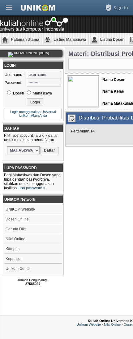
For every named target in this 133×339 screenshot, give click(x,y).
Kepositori (14, 259)
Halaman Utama (25, 39)
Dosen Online (17, 219)
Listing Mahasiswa (70, 39)
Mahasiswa (42, 93)
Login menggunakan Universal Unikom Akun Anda (33, 113)
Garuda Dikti (16, 229)
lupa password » (31, 188)
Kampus (12, 249)
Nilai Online (15, 239)
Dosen (18, 93)
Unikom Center (18, 268)
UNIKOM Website (20, 209)
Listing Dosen (112, 39)
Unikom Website (88, 324)
